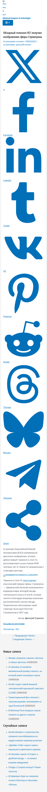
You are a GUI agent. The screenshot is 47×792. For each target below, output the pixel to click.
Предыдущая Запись (23, 636)
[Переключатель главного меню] (8, 23)
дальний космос (23, 45)
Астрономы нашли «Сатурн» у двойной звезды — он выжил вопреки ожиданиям (23, 758)
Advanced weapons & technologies (17, 18)
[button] (7, 578)
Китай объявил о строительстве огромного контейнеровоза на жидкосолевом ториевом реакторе (25, 736)
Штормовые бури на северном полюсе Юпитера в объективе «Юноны (23, 780)
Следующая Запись (23, 639)
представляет (29, 580)
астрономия (9, 45)
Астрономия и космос (13, 41)
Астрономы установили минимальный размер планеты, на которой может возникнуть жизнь (25, 671)
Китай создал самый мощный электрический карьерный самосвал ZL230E (26, 688)
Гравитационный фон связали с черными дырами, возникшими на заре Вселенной (24, 701)
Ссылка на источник (14, 624)
